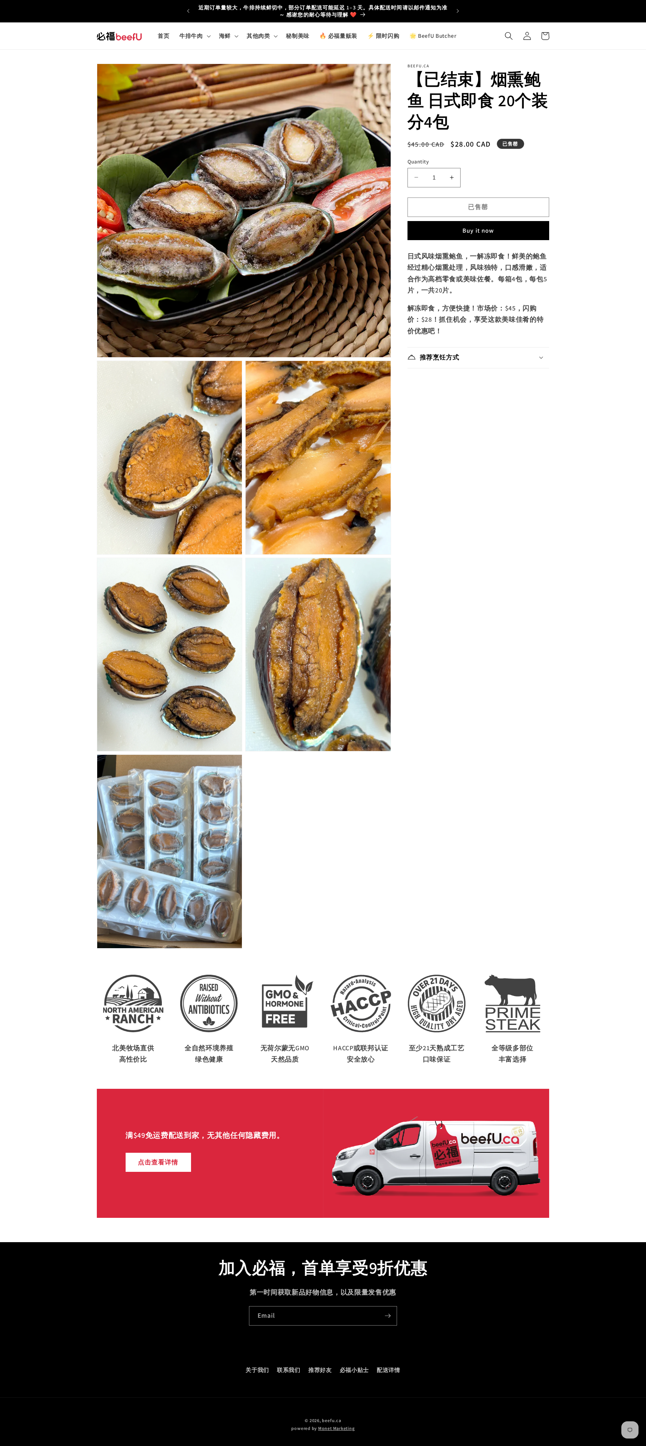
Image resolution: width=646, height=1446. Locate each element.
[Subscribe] (388, 1316)
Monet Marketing (336, 1428)
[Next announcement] (458, 11)
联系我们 (289, 1369)
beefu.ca (331, 1420)
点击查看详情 (158, 1162)
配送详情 (388, 1369)
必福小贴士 (354, 1369)
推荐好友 (320, 1369)
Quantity (418, 161)
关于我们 (257, 1369)
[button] (194, 36)
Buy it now (478, 230)
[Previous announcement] (188, 11)
